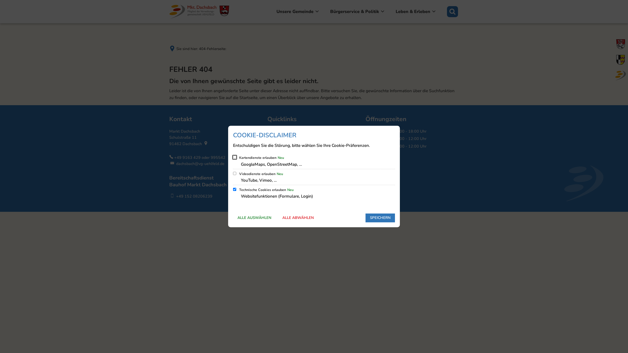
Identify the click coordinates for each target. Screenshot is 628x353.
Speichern (380, 217)
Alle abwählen (298, 217)
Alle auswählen (254, 217)
